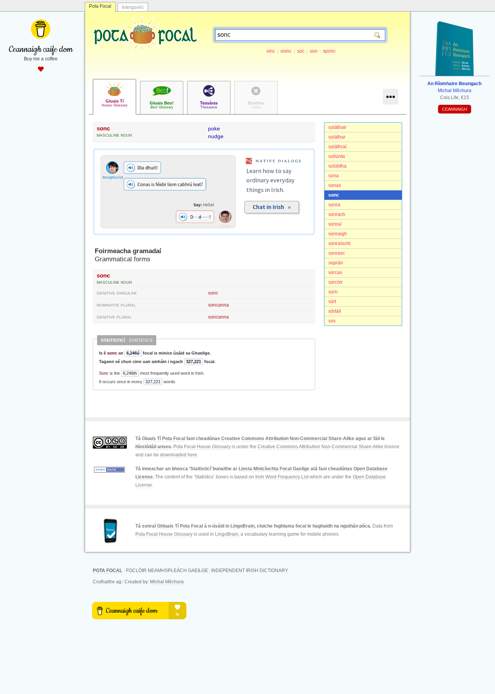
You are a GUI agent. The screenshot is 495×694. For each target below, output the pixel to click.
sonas (334, 185)
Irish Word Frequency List (282, 477)
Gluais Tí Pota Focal (163, 438)
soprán (335, 263)
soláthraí (337, 146)
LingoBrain (242, 526)
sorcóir (335, 282)
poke (214, 128)
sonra (334, 204)
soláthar (336, 137)
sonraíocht (339, 243)
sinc (270, 51)
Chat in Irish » (272, 207)
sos (332, 321)
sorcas (335, 272)
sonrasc (336, 253)
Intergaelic (133, 7)
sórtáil (334, 311)
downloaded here (178, 455)
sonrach (336, 214)
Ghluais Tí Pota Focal (180, 526)
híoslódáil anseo (153, 446)
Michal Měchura (167, 581)
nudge (216, 136)
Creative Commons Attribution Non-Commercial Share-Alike (287, 438)
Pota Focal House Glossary (201, 446)
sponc (329, 51)
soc (300, 51)
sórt (332, 301)
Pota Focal (100, 6)
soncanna (218, 305)
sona (333, 175)
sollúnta (336, 156)
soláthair (337, 127)
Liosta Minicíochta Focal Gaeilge (274, 468)
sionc (286, 51)
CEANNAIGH (454, 109)
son (313, 51)
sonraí (334, 224)
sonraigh (337, 233)
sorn (333, 292)
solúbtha (337, 166)
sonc (333, 195)
